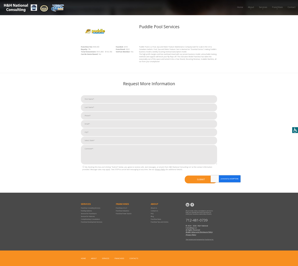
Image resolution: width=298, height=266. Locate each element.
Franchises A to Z (121, 208)
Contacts (133, 258)
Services (263, 7)
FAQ (152, 214)
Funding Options (86, 211)
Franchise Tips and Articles (159, 222)
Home (240, 7)
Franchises (277, 7)
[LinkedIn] (187, 205)
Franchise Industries (122, 211)
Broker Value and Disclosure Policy (199, 232)
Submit (201, 179)
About (251, 7)
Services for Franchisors (89, 214)
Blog (152, 216)
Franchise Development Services (91, 222)
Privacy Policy (160, 169)
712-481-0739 (197, 220)
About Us (154, 208)
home (83, 258)
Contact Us (154, 211)
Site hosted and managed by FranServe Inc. (200, 239)
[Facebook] (192, 205)
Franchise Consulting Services (90, 208)
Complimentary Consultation (90, 219)
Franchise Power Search (123, 214)
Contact (292, 7)
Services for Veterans (88, 216)
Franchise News (156, 219)
